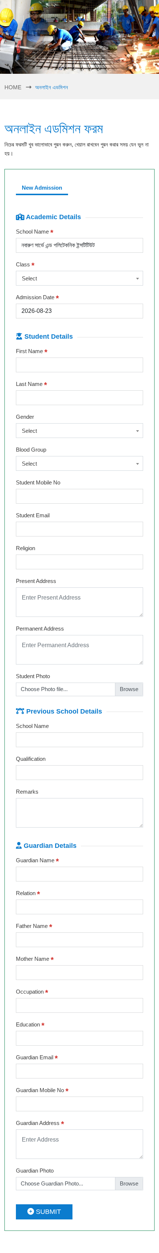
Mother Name (35, 959)
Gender (25, 417)
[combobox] (79, 278)
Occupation (32, 992)
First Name (31, 352)
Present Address (36, 581)
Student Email (33, 515)
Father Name (34, 926)
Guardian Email (37, 1058)
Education (30, 1025)
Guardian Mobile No (42, 1091)
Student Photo (33, 676)
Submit (47, 1211)
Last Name (31, 384)
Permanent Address (40, 628)
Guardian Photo (35, 1170)
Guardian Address (40, 1123)
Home (12, 87)
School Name (34, 232)
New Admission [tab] (42, 187)
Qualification (30, 759)
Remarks (27, 791)
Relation (28, 894)
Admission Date (37, 298)
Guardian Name (37, 861)
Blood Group (31, 449)
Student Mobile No (38, 482)
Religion (25, 548)
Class (25, 265)
